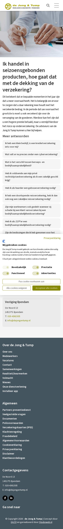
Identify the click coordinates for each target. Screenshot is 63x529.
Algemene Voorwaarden (16, 440)
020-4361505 (14, 316)
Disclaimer (8, 453)
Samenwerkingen (12, 369)
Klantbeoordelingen (14, 458)
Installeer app (10, 391)
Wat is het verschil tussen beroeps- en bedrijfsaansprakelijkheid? (25, 163)
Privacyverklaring (12, 449)
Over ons (7, 352)
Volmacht (8, 378)
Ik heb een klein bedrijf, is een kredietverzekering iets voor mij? (30, 145)
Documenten (10, 419)
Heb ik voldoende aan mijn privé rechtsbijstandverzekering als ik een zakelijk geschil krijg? (31, 177)
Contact (7, 365)
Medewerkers (10, 356)
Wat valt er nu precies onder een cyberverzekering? (31, 154)
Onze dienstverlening (14, 387)
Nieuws (7, 382)
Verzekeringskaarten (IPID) (18, 427)
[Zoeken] (48, 5)
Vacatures (8, 360)
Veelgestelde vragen (14, 414)
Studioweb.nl (45, 522)
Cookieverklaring (12, 445)
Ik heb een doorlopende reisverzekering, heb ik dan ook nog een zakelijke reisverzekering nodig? (31, 197)
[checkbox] (6, 267)
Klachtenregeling (12, 432)
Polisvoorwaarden (13, 423)
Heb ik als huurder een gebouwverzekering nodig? (30, 188)
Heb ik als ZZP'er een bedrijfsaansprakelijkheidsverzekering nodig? (28, 223)
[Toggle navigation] (57, 6)
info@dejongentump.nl (18, 320)
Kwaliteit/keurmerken (15, 373)
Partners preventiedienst (17, 410)
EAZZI (14, 522)
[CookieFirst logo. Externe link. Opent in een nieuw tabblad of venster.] (4, 241)
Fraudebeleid (10, 436)
